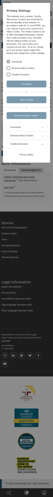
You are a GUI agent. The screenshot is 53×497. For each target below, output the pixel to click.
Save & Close (26, 100)
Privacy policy (26, 154)
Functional (17, 61)
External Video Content (23, 68)
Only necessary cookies (26, 115)
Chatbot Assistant (20, 74)
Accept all (26, 84)
